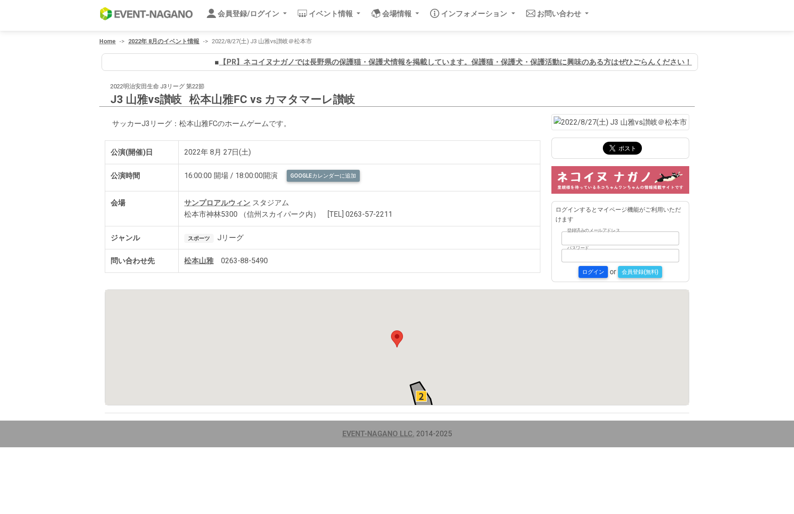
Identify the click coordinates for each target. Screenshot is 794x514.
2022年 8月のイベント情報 (163, 41)
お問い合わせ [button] (560, 13)
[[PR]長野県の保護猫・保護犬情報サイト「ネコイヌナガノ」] (620, 179)
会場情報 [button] (398, 13)
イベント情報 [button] (332, 13)
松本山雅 (199, 260)
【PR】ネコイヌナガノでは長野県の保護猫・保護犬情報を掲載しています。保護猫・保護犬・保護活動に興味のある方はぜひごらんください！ (447, 62)
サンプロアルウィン (217, 202)
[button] (397, 338)
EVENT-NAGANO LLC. (378, 433)
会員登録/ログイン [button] (249, 13)
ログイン (593, 272)
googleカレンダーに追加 (323, 176)
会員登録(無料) (640, 272)
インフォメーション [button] (475, 13)
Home (107, 41)
